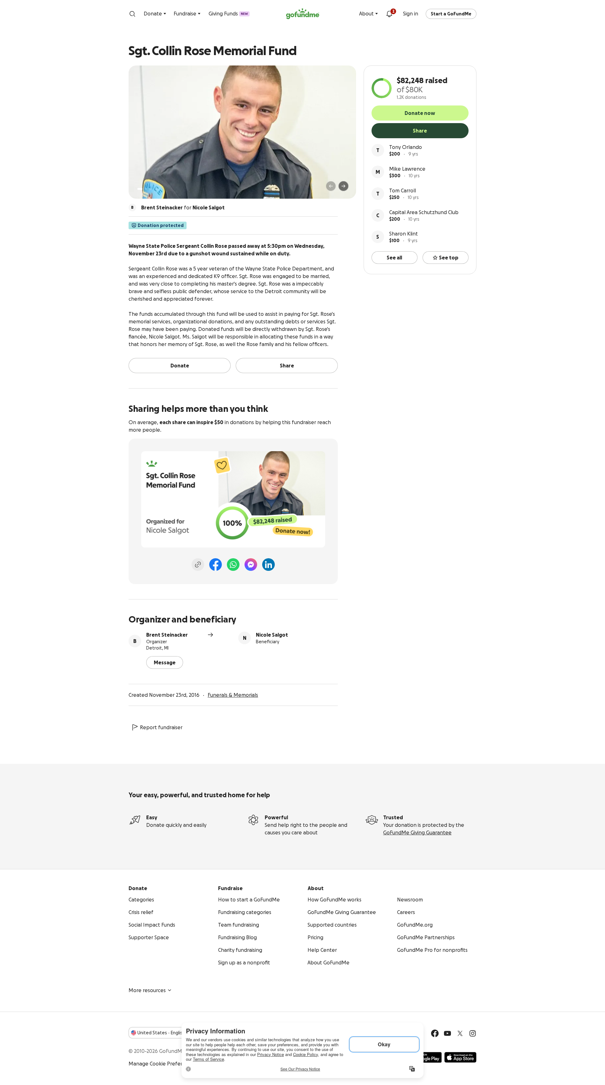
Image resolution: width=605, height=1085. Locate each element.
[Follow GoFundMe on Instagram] (472, 1033)
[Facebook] (215, 564)
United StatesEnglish (161, 1032)
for (183, 207)
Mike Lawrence (407, 169)
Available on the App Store (460, 1057)
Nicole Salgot (272, 635)
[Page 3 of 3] (150, 189)
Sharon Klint (403, 233)
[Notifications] (389, 14)
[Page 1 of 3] (139, 189)
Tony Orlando (405, 147)
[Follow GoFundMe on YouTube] (447, 1033)
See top (448, 257)
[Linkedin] (268, 564)
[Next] (343, 186)
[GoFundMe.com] (302, 14)
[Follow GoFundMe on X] (460, 1033)
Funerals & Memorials (233, 695)
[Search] (132, 14)
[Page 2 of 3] (146, 189)
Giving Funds (228, 13)
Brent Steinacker (167, 635)
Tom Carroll (402, 190)
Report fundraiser (161, 727)
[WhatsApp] (233, 564)
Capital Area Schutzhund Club (423, 212)
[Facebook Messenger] (251, 564)
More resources (147, 990)
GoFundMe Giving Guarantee (417, 832)
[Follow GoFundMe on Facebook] (435, 1033)
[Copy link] (198, 564)
